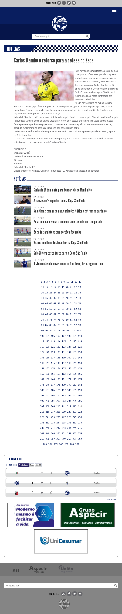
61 (71, 308)
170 (58, 379)
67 (55, 314)
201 (53, 400)
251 (64, 433)
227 (64, 417)
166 (80, 373)
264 (50, 444)
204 (69, 400)
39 (63, 297)
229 (74, 417)
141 (74, 357)
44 (42, 303)
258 (58, 438)
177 (53, 384)
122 (58, 346)
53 (79, 303)
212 (69, 406)
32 (75, 292)
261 (74, 438)
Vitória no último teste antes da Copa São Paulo (61, 242)
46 (50, 303)
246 (80, 427)
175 (42, 384)
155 (64, 368)
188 (69, 390)
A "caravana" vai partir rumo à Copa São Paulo (59, 200)
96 (51, 330)
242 (58, 427)
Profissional (23, 465)
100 (68, 330)
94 (42, 330)
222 (80, 411)
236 (69, 422)
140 (69, 357)
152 (47, 368)
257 (53, 438)
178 (58, 384)
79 (63, 319)
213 (74, 406)
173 (74, 379)
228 (69, 417)
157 (74, 368)
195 (64, 395)
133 (74, 352)
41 (71, 297)
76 (50, 319)
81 (71, 319)
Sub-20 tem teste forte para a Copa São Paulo (60, 253)
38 (59, 297)
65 (46, 314)
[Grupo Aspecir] (88, 515)
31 (71, 292)
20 (67, 287)
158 (80, 368)
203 (64, 400)
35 (46, 297)
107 (64, 335)
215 (42, 411)
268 (72, 444)
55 (46, 308)
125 (74, 346)
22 (75, 287)
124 (69, 346)
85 (46, 325)
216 (47, 411)
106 (58, 335)
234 (58, 422)
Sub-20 (38, 465)
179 (64, 384)
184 (47, 390)
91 (71, 325)
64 (42, 314)
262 (80, 438)
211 (64, 406)
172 (69, 379)
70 (67, 314)
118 (80, 341)
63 (79, 308)
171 (64, 379)
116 (69, 341)
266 (61, 444)
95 (46, 330)
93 (79, 325)
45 (46, 303)
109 (74, 335)
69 (63, 314)
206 (80, 400)
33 (79, 292)
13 (80, 281)
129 (53, 352)
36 (50, 297)
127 (42, 352)
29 (63, 292)
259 (64, 438)
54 (42, 308)
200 (47, 400)
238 (80, 422)
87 (55, 325)
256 (47, 438)
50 (67, 303)
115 (64, 341)
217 (53, 411)
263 (45, 444)
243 (64, 427)
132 (69, 352)
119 (42, 346)
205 (74, 400)
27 (55, 292)
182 (80, 384)
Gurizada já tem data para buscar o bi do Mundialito (63, 190)
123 (64, 346)
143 (42, 362)
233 (53, 422)
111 (42, 341)
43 (79, 297)
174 (80, 379)
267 (66, 444)
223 (42, 417)
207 (42, 406)
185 (53, 390)
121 (53, 346)
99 (63, 330)
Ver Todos (111, 499)
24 (42, 292)
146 (58, 362)
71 (71, 314)
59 (63, 308)
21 (71, 287)
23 (79, 287)
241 (53, 427)
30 (67, 292)
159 (42, 373)
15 (46, 287)
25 (46, 292)
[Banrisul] (34, 515)
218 (58, 411)
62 (75, 308)
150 (80, 362)
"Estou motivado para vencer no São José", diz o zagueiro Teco (68, 263)
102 (79, 330)
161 (53, 373)
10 (67, 281)
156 (69, 368)
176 (47, 384)
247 (42, 433)
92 (75, 325)
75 (46, 319)
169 (53, 379)
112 (47, 341)
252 (69, 433)
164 (69, 373)
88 (59, 325)
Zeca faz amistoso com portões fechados (57, 232)
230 (80, 417)
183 (42, 390)
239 (42, 427)
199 (42, 400)
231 (42, 422)
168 (47, 379)
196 (69, 395)
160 (47, 373)
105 (53, 335)
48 (59, 303)
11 (72, 281)
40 (67, 297)
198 (80, 395)
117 (74, 341)
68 (59, 314)
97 (55, 330)
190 (80, 390)
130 (58, 352)
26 (50, 292)
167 (42, 379)
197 (74, 395)
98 (59, 330)
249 (53, 433)
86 (50, 325)
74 (42, 319)
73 (79, 314)
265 (56, 444)
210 (58, 406)
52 (75, 303)
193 (53, 395)
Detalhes (97, 473)
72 (75, 314)
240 (47, 427)
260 (69, 438)
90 (67, 325)
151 (42, 368)
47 (55, 303)
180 (69, 384)
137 (53, 357)
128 (47, 352)
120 (47, 346)
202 (58, 400)
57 (55, 308)
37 (55, 297)
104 (47, 335)
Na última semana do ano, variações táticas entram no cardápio (70, 211)
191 (42, 395)
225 (53, 417)
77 (55, 319)
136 (47, 357)
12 (76, 281)
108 (69, 335)
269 (77, 444)
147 (64, 362)
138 (58, 357)
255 (42, 438)
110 (80, 335)
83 (79, 319)
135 (42, 357)
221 (74, 411)
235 (64, 422)
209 (53, 406)
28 (59, 292)
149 (74, 362)
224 (47, 417)
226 (58, 417)
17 (55, 287)
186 (58, 390)
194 (58, 395)
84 (42, 325)
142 (80, 357)
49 (63, 303)
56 (50, 308)
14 (42, 287)
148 (69, 362)
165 (74, 373)
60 (67, 308)
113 (53, 341)
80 (67, 319)
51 (71, 303)
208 (47, 406)
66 (50, 314)
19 (63, 287)
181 (74, 384)
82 (75, 319)
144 (47, 362)
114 (58, 341)
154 (58, 368)
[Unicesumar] (61, 541)
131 (64, 352)
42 (75, 297)
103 (42, 335)
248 (47, 433)
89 (63, 325)
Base (32, 465)
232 (47, 422)
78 (59, 319)
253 (74, 433)
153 (53, 368)
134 (80, 352)
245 (74, 427)
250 (58, 433)
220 (69, 411)
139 (64, 357)
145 (53, 362)
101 (73, 330)
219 (64, 411)
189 (74, 390)
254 (80, 433)
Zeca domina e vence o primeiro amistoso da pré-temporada (68, 221)
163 (64, 373)
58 (59, 308)
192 (47, 395)
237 (74, 422)
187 (64, 390)
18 (59, 287)
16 (50, 287)
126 (80, 346)
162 (58, 373)
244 (69, 427)
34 (42, 297)
